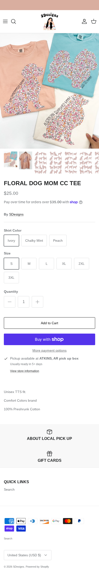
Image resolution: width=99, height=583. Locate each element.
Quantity (11, 291)
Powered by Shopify (37, 566)
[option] (49, 91)
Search (9, 489)
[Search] (16, 21)
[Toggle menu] (5, 21)
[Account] (83, 21)
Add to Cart (49, 323)
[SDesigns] (50, 22)
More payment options (49, 350)
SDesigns (16, 214)
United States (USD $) (24, 555)
